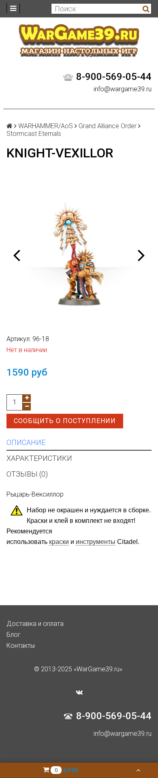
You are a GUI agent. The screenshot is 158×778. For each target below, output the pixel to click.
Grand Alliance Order (108, 126)
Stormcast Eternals (33, 134)
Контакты (20, 645)
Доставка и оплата (35, 624)
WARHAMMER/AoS (45, 126)
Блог (13, 634)
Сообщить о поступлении (65, 421)
